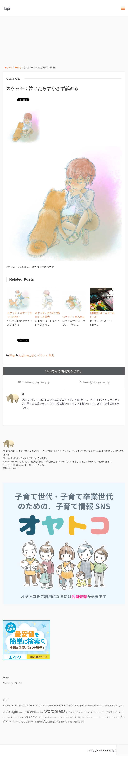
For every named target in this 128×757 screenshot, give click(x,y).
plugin (12, 711)
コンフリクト (64, 717)
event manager (76, 705)
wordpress (55, 711)
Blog (12, 355)
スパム (95, 717)
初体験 (39, 722)
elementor (62, 705)
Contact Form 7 (29, 705)
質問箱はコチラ (10, 468)
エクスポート (10, 717)
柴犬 (51, 355)
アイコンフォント (86, 712)
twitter (17, 465)
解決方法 (77, 722)
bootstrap (16, 705)
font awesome (89, 706)
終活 (58, 722)
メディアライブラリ (19, 722)
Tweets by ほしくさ (12, 683)
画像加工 (52, 722)
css (39, 705)
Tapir (7, 8)
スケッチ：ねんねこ (73, 316)
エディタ (19, 717)
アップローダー (99, 712)
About (23, 458)
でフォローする (36, 382)
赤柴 (82, 722)
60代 (9, 706)
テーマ (101, 717)
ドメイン (108, 717)
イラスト (43, 355)
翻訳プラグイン (67, 722)
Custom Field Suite (49, 706)
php (5, 712)
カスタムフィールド (34, 717)
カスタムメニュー (51, 717)
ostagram (119, 706)
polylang (22, 712)
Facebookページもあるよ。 (16, 461)
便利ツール (32, 722)
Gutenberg (99, 706)
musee (106, 706)
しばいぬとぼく (27, 355)
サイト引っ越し (75, 717)
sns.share (40, 712)
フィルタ (115, 717)
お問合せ (87, 461)
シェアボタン (87, 717)
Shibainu (31, 711)
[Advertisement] (64, 40)
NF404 (112, 706)
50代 (5, 706)
